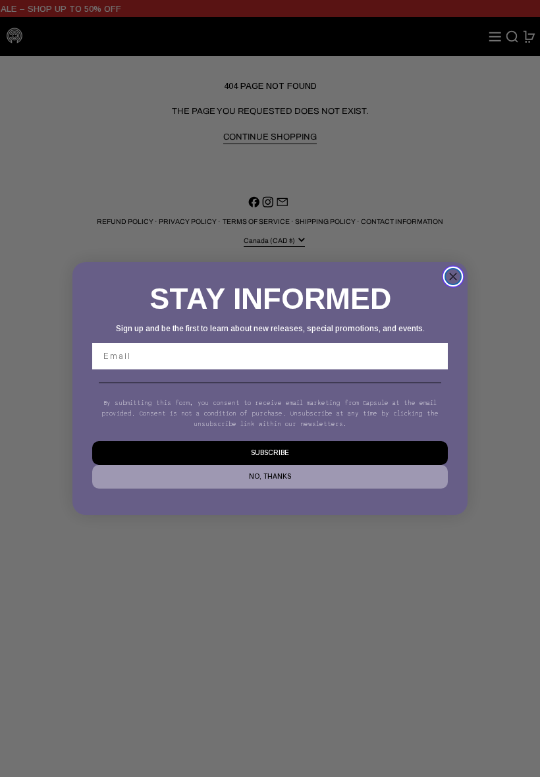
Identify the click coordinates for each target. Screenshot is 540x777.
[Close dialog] (453, 276)
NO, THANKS (270, 476)
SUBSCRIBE (270, 452)
